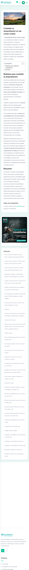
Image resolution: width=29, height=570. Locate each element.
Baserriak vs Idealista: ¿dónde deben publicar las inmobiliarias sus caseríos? (14, 275)
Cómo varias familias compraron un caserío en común (14, 378)
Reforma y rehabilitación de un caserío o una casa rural (15, 395)
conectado (19, 206)
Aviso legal (5, 564)
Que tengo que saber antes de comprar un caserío (15, 345)
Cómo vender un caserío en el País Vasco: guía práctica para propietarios (14, 256)
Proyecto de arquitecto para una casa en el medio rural (15, 401)
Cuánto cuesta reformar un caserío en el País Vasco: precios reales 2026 (15, 282)
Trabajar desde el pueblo (11, 430)
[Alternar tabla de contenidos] (22, 63)
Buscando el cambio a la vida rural (13, 449)
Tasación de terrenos (10, 320)
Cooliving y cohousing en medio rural (14, 441)
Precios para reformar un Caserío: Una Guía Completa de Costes (14, 304)
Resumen (8, 69)
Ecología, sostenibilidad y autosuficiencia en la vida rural (15, 436)
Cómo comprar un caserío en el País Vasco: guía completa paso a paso (14, 269)
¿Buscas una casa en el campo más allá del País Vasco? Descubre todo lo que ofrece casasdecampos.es (15, 326)
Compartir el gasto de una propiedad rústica (14, 455)
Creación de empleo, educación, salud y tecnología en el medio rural (15, 388)
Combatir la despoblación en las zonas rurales (14, 421)
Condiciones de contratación (9, 566)
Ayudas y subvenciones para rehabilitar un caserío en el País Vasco (14, 288)
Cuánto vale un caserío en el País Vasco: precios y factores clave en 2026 (15, 262)
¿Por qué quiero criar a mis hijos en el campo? (14, 351)
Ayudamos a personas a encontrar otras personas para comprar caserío (15, 371)
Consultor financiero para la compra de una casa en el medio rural (15, 414)
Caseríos (7, 309)
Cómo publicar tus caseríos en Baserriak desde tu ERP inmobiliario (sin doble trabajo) (15, 296)
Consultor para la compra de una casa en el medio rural (14, 408)
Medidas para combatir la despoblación (12, 66)
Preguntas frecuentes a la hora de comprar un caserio (13, 358)
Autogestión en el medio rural (12, 426)
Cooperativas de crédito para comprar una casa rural (14, 364)
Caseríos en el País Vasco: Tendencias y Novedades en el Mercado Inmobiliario (15, 315)
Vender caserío (8, 333)
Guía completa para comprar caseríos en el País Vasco (15, 338)
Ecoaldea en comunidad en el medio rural (15, 445)
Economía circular (9, 383)
